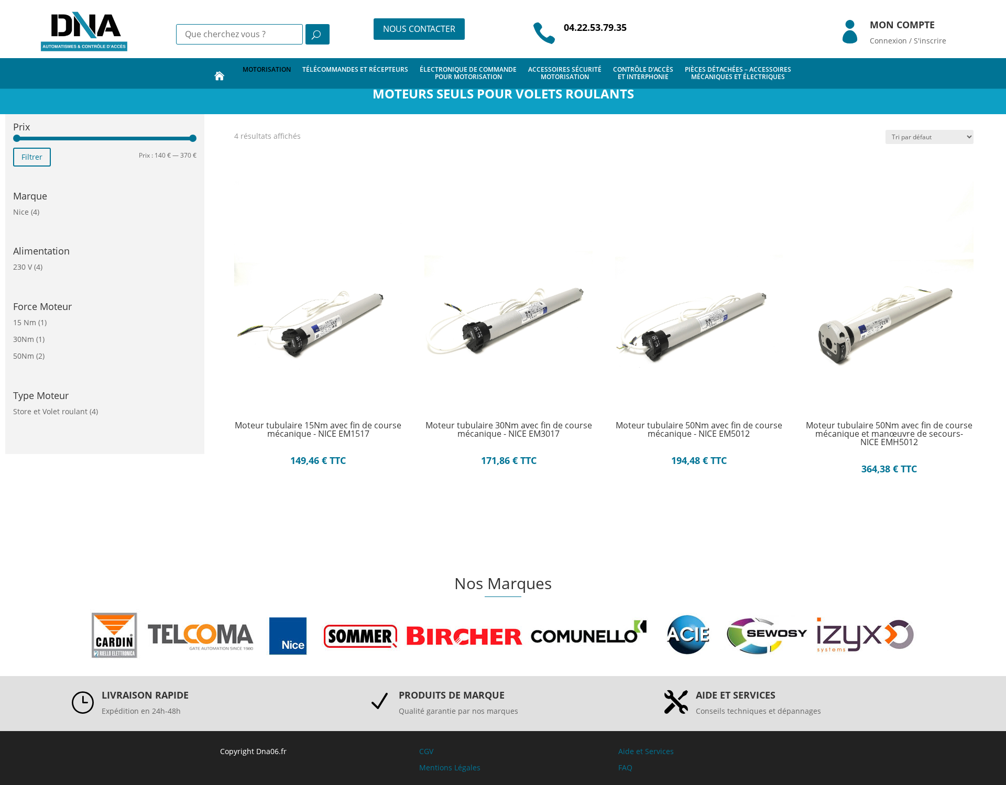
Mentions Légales (449, 767)
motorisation (267, 69)
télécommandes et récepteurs (355, 69)
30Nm (23, 339)
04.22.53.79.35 (595, 27)
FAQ (625, 767)
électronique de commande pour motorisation (468, 73)
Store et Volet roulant (50, 411)
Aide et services (735, 695)
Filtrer (31, 157)
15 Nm (24, 322)
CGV (426, 751)
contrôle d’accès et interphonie (643, 73)
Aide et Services (646, 751)
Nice (21, 212)
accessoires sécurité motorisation (565, 73)
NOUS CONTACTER (419, 29)
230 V (22, 267)
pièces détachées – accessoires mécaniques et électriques (738, 73)
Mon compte (902, 24)
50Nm (23, 356)
